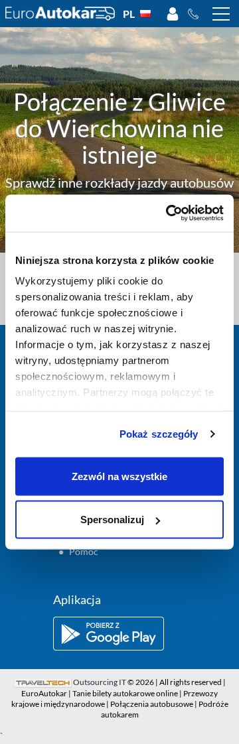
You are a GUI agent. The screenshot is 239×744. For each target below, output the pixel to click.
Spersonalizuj (112, 519)
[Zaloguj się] (173, 14)
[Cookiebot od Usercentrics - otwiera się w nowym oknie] (169, 213)
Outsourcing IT (99, 682)
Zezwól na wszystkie (119, 475)
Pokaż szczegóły (159, 434)
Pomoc (83, 551)
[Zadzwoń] (196, 14)
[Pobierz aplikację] (119, 633)
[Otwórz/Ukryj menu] (221, 14)
